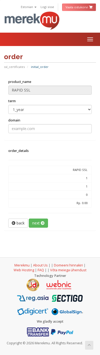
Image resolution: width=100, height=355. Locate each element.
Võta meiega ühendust (68, 270)
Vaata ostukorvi (77, 7)
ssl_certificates (14, 67)
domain (14, 120)
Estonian (27, 7)
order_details (18, 150)
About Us (40, 265)
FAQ (41, 270)
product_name (19, 81)
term (12, 101)
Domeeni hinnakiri (68, 265)
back (20, 223)
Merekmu (22, 265)
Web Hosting (24, 270)
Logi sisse (47, 7)
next (36, 223)
